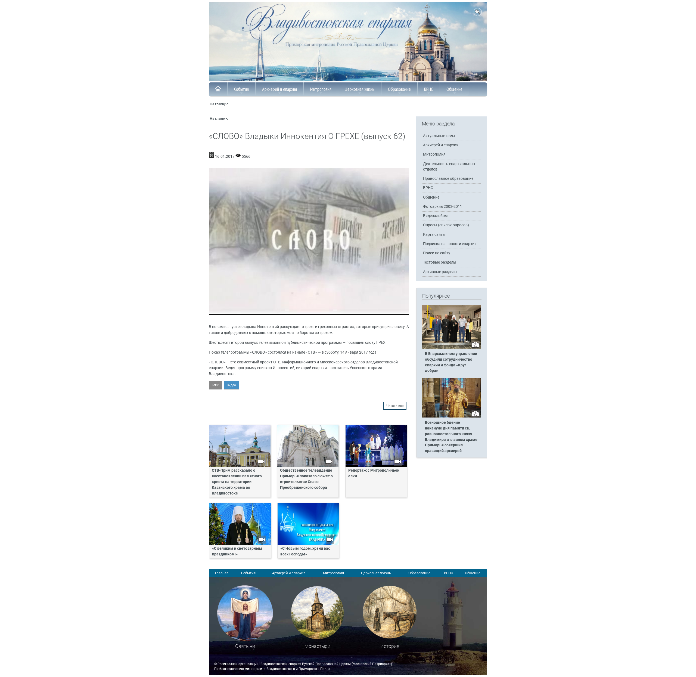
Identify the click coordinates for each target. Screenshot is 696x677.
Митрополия (320, 89)
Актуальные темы (439, 136)
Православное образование (448, 178)
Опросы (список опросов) (446, 225)
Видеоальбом (435, 216)
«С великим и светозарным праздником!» (237, 551)
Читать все (394, 406)
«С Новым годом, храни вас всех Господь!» (305, 551)
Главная (221, 573)
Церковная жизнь (360, 89)
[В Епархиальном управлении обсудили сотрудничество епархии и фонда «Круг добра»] (451, 348)
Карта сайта (434, 234)
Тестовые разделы (439, 262)
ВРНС (428, 89)
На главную (219, 104)
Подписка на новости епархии (450, 244)
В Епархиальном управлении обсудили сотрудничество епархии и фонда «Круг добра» (451, 362)
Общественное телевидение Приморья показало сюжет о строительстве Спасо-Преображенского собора (306, 479)
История (389, 646)
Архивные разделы (440, 272)
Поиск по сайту (436, 253)
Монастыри (317, 646)
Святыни (245, 646)
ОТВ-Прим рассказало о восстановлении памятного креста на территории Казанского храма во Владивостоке (237, 482)
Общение (454, 89)
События (241, 89)
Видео (231, 385)
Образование (399, 89)
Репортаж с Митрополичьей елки (373, 473)
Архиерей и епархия (279, 89)
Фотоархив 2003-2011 (442, 206)
